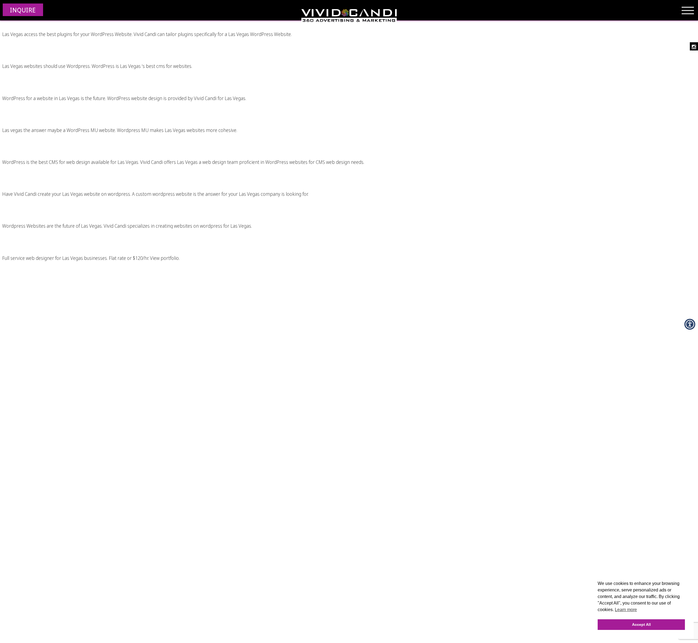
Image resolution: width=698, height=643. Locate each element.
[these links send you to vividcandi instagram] (694, 46)
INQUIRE (23, 10)
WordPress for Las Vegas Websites (158, 203)
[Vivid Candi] (349, 16)
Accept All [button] (641, 624)
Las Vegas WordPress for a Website (157, 75)
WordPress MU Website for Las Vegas (157, 107)
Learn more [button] (626, 609)
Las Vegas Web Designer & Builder (157, 235)
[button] (689, 324)
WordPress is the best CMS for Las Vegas (158, 43)
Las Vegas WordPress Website (157, 171)
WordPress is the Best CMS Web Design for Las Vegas (158, 139)
